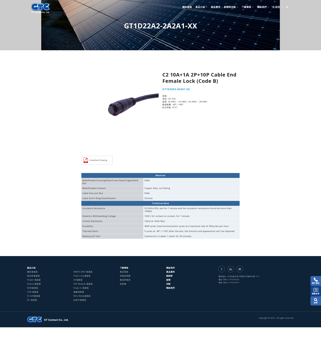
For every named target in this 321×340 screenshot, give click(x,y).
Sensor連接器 (34, 283)
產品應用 (215, 6)
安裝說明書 (125, 275)
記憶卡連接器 (79, 300)
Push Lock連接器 (82, 275)
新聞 (168, 279)
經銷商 (169, 275)
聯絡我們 (170, 267)
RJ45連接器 (32, 287)
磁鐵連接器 (78, 291)
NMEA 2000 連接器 (83, 271)
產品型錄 (124, 271)
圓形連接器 (32, 271)
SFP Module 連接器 (83, 283)
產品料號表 (125, 279)
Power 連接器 (34, 279)
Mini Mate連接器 (82, 296)
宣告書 (123, 283)
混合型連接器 (33, 275)
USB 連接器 (32, 291)
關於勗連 (187, 6)
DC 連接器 (32, 300)
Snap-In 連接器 (81, 287)
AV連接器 (78, 279)
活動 (168, 283)
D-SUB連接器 (33, 296)
